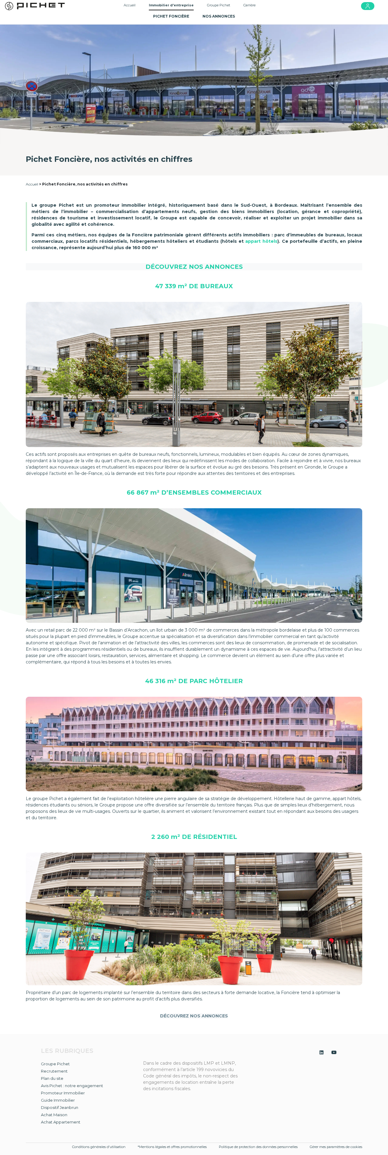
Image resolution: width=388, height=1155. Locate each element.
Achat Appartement (60, 1122)
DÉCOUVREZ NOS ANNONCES (194, 266)
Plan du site (52, 1078)
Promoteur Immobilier (63, 1092)
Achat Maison (54, 1114)
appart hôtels (261, 241)
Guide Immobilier (58, 1100)
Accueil (129, 5)
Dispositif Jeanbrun (59, 1107)
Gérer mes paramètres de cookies (336, 1147)
